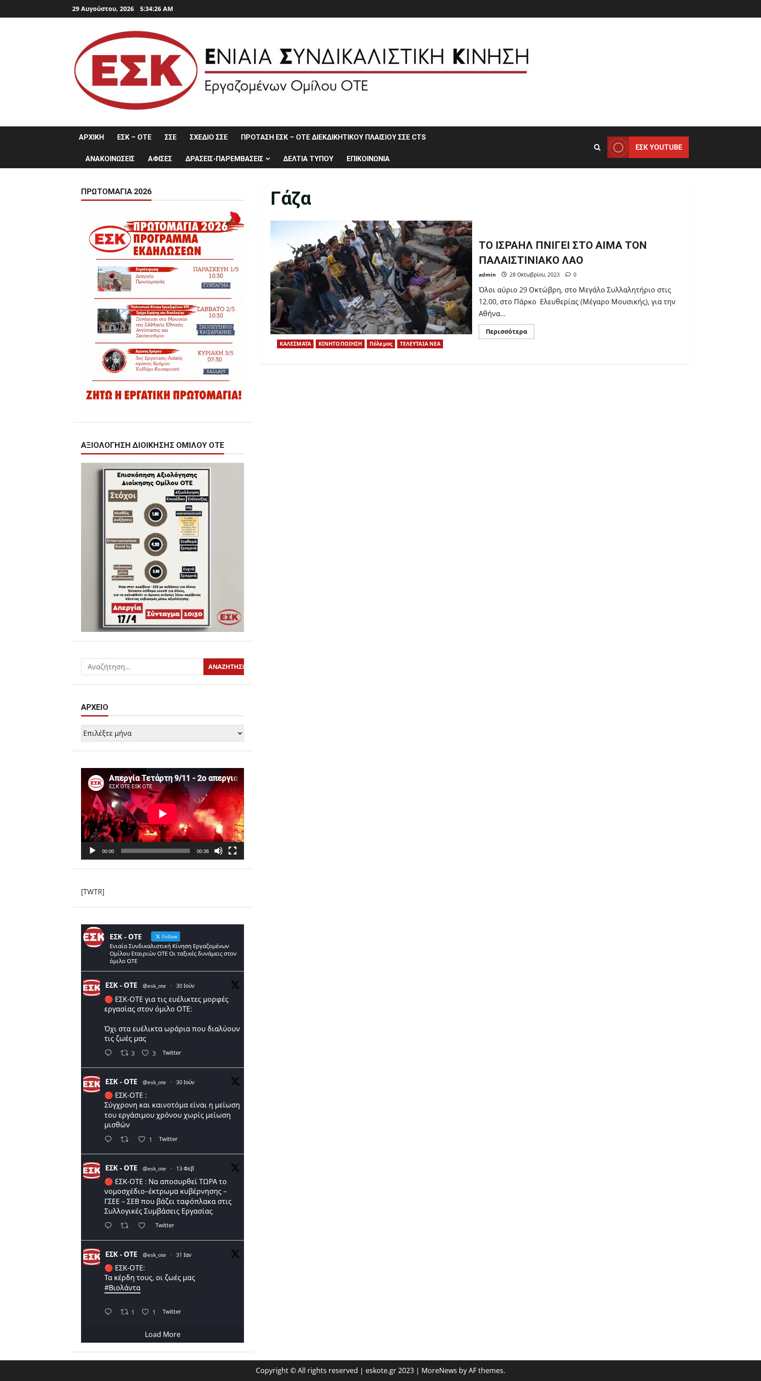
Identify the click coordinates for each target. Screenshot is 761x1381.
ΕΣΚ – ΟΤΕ (134, 137)
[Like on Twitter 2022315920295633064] (144, 1226)
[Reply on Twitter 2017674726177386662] (110, 1312)
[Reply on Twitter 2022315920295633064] (110, 1226)
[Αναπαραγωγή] (92, 850)
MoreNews (439, 1370)
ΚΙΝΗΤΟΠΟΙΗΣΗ (340, 343)
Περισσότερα (510, 333)
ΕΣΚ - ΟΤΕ (121, 985)
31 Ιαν (184, 1255)
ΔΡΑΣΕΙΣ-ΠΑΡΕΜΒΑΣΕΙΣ (224, 159)
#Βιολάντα (122, 1287)
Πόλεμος (380, 343)
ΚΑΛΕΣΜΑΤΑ (295, 343)
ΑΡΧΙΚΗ (91, 137)
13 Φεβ (185, 1168)
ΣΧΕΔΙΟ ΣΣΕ (209, 137)
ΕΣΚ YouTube (658, 147)
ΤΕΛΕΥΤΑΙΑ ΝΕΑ (420, 343)
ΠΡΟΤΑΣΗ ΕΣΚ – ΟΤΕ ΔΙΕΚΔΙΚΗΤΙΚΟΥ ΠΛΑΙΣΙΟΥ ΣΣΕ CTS (333, 137)
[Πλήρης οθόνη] (232, 850)
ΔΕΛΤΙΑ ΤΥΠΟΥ (308, 159)
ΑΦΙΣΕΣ (160, 159)
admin (487, 274)
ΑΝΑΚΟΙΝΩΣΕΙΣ (110, 159)
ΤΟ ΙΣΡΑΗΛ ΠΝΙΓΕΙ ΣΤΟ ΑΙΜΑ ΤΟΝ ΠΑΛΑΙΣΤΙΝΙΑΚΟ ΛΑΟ (371, 288)
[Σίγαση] (218, 850)
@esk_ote (154, 986)
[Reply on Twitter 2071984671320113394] (110, 1140)
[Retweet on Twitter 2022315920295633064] (127, 1226)
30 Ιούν (185, 986)
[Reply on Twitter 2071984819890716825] (110, 1054)
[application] (162, 814)
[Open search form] (597, 147)
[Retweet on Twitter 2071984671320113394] (127, 1140)
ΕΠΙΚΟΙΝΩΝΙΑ (368, 159)
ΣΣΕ (171, 137)
